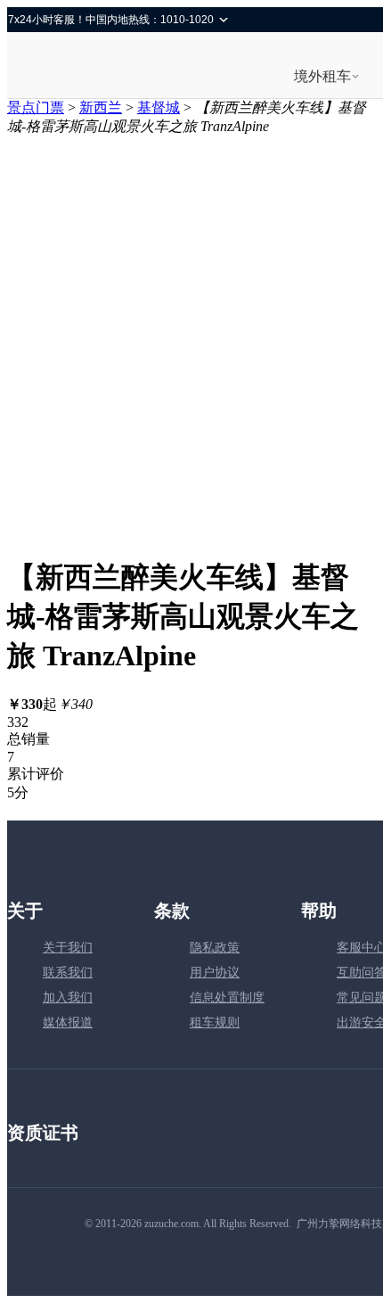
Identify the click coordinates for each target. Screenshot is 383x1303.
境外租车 (322, 76)
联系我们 (68, 972)
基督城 (158, 107)
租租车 (70, 66)
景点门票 (35, 107)
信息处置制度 (227, 997)
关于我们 (68, 947)
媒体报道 (68, 1022)
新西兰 (100, 107)
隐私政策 (215, 947)
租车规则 (215, 1022)
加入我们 (68, 997)
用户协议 (215, 972)
